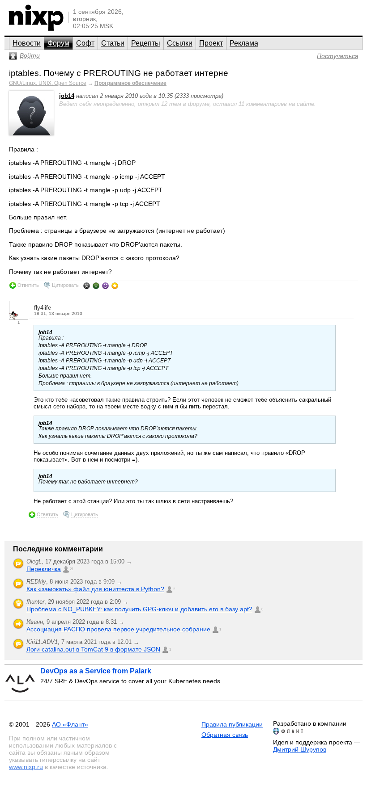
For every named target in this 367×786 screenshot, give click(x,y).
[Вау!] (114, 285)
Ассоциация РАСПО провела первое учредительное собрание (118, 629)
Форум (58, 43)
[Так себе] (96, 285)
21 (71, 569)
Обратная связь (224, 734)
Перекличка (43, 568)
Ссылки (179, 43)
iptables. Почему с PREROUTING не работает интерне (118, 73)
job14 (66, 95)
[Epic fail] (86, 285)
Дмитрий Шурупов (299, 749)
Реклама (244, 43)
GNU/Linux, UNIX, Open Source (47, 83)
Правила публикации (232, 724)
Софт (85, 43)
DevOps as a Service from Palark (95, 671)
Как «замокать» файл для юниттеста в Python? (95, 589)
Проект (211, 43)
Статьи (112, 43)
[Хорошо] (105, 285)
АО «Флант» (70, 724)
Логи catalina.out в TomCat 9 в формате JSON (93, 649)
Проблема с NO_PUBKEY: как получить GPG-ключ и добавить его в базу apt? (139, 609)
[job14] (31, 133)
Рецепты (145, 43)
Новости (27, 43)
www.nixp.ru (26, 766)
